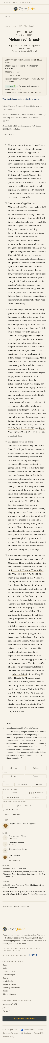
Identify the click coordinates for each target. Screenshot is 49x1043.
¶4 (6, 441)
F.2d (25, 26)
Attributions (26, 1033)
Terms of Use (39, 1033)
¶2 (6, 203)
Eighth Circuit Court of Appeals (24, 45)
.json (15, 906)
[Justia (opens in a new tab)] (33, 955)
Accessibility (27, 1030)
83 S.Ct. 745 (14, 428)
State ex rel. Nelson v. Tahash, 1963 (27, 570)
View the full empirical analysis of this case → (21, 99)
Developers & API (10, 1004)
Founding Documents (11, 988)
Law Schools (8, 981)
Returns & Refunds (10, 1033)
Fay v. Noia (9, 81)
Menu (8, 16)
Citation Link (22, 784)
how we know (16, 89)
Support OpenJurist (24, 1018)
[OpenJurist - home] (24, 9)
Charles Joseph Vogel (17, 836)
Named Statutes (9, 984)
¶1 (6, 145)
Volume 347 (17, 26)
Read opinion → (14, 860)
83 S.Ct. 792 (27, 692)
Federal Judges (9, 975)
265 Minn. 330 (15, 573)
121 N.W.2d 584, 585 (33, 573)
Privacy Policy (8, 1037)
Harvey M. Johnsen (16, 843)
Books (5, 991)
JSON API (6, 1011)
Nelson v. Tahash (19, 674)
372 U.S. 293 (40, 424)
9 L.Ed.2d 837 (14, 435)
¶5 (6, 555)
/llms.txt (6, 1008)
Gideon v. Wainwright (20, 79)
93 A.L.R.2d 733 (20, 696)
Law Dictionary (9, 971)
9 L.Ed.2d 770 (27, 428)
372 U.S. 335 (14, 692)
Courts (5, 978)
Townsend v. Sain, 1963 (21, 424)
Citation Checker (9, 994)
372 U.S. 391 (25, 431)
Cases (5, 965)
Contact (40, 1030)
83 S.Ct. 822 (38, 431)
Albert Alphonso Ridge (18, 849)
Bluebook (39, 784)
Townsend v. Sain (37, 79)
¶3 (6, 309)
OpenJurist (6, 26)
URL (8, 784)
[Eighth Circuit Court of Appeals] (5, 857)
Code (5, 968)
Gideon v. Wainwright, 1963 (32, 688)
